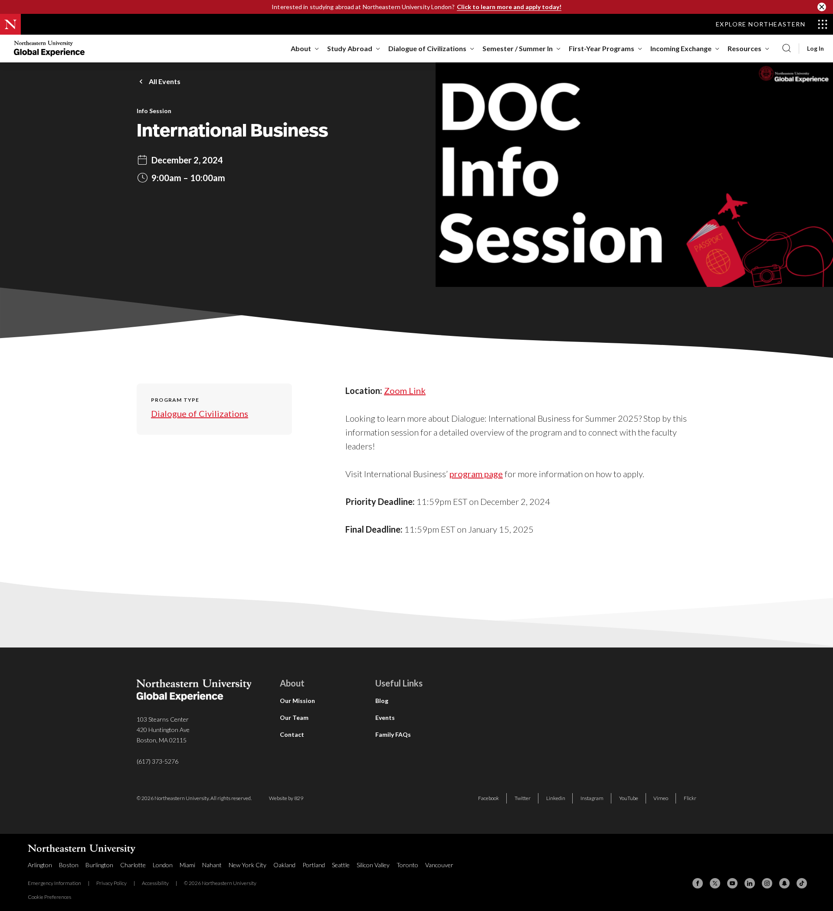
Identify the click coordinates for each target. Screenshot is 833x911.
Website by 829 (286, 798)
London (163, 865)
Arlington (40, 865)
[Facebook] (697, 883)
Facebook (488, 798)
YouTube (628, 798)
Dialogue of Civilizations (427, 48)
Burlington (99, 865)
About (301, 48)
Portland (313, 865)
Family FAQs (393, 734)
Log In (815, 48)
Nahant (212, 865)
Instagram (591, 798)
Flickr (690, 798)
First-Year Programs (601, 48)
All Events (164, 81)
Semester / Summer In (517, 48)
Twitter (523, 798)
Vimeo (660, 798)
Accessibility (155, 883)
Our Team (294, 717)
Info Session (154, 110)
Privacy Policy (111, 883)
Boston (69, 865)
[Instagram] (767, 883)
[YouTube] (732, 883)
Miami (187, 865)
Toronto (407, 865)
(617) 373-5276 (157, 761)
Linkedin (555, 798)
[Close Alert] (821, 7)
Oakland (284, 865)
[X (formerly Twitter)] (715, 883)
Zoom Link (405, 390)
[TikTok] (802, 883)
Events (385, 717)
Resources (744, 48)
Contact (292, 734)
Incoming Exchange (681, 48)
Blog (381, 700)
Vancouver (439, 865)
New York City (247, 865)
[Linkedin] (749, 883)
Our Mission (297, 700)
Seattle (341, 865)
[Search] (786, 48)
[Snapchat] (784, 883)
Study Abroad (349, 48)
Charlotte (133, 865)
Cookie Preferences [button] (49, 897)
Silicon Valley (373, 865)
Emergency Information (54, 883)
